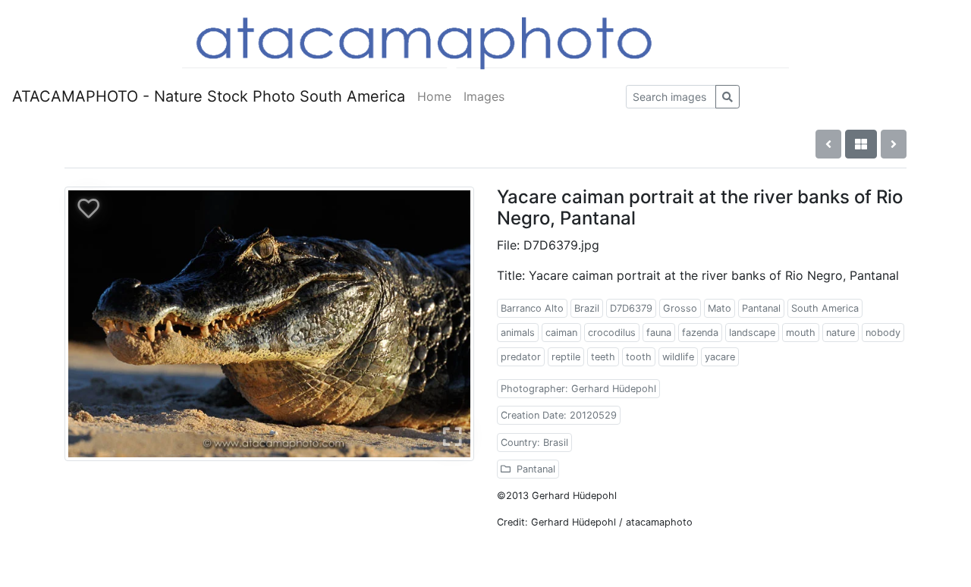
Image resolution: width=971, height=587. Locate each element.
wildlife (678, 357)
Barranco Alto (532, 308)
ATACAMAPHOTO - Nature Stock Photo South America (208, 96)
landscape (752, 332)
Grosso (680, 308)
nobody (883, 332)
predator (521, 357)
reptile (565, 357)
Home (434, 96)
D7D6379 (631, 308)
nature (840, 332)
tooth (639, 357)
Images (484, 96)
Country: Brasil (534, 442)
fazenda (700, 332)
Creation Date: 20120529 (559, 415)
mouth (800, 332)
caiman (561, 332)
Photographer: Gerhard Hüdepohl (578, 388)
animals (518, 332)
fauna (658, 332)
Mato (719, 308)
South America (825, 308)
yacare (720, 357)
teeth (603, 357)
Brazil (586, 308)
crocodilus (612, 332)
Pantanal (761, 308)
